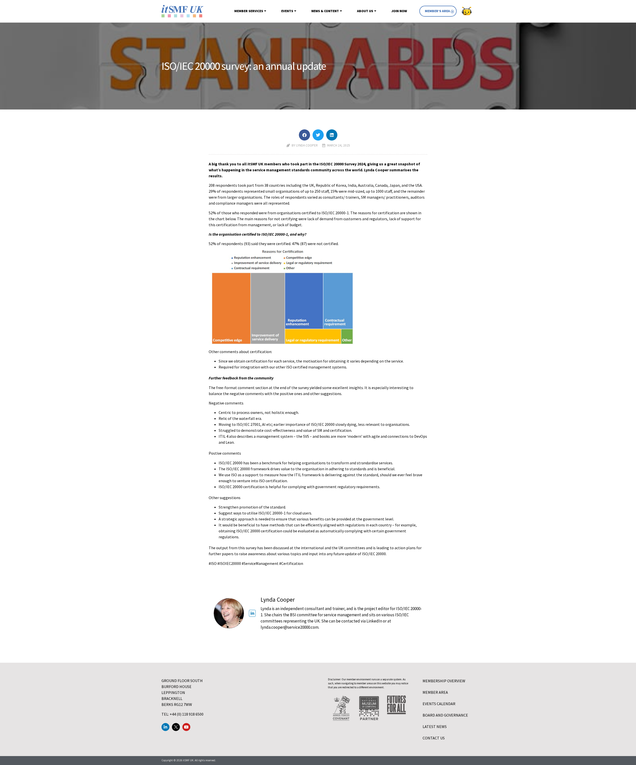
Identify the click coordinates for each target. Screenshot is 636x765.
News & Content (325, 11)
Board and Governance (445, 715)
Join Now (399, 11)
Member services (248, 11)
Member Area (435, 692)
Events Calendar (439, 703)
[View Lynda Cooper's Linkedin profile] (252, 613)
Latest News (435, 726)
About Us (365, 11)
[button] (304, 135)
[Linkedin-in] (165, 727)
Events (287, 11)
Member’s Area (437, 11)
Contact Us (434, 737)
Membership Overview (444, 680)
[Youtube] (186, 727)
